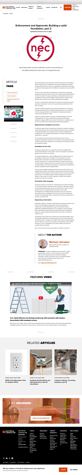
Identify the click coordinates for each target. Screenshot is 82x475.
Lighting (31, 442)
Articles (11, 13)
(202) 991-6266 (22, 444)
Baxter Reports (53, 443)
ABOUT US (74, 5)
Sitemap (28, 462)
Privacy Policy (13, 462)
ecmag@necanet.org (23, 447)
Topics (18, 7)
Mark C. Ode (34, 377)
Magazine (24, 7)
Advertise (54, 7)
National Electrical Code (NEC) (13, 100)
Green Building (33, 436)
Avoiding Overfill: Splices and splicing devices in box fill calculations (40, 382)
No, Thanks (73, 469)
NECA (71, 433)
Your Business (33, 449)
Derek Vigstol (59, 377)
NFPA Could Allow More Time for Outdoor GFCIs (15, 381)
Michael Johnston (59, 242)
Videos (48, 7)
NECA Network (73, 445)
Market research (40, 7)
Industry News (33, 441)
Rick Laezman (10, 377)
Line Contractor (43, 438)
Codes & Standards (12, 92)
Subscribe (68, 7)
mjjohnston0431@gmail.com (49, 263)
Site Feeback (5, 462)
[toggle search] (61, 7)
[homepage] (9, 7)
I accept (63, 469)
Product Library (31, 7)
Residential (32, 445)
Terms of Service (21, 462)
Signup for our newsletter (41, 418)
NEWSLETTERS (75, 6)
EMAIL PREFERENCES (75, 9)
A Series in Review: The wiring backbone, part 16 (65, 381)
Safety (31, 447)
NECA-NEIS (73, 441)
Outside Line (32, 444)
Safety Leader (43, 436)
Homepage (5, 13)
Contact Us (62, 441)
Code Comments (11, 96)
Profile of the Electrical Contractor (53, 440)
